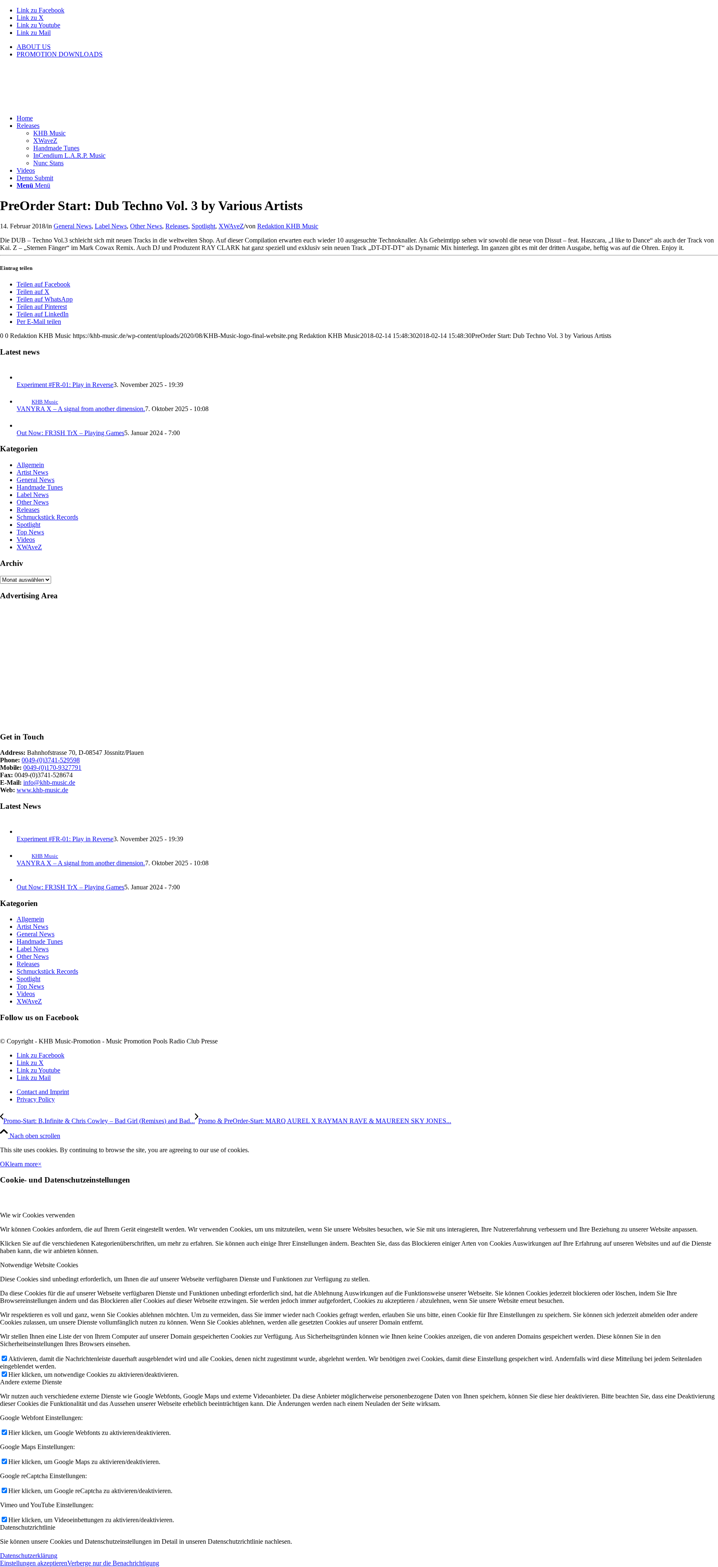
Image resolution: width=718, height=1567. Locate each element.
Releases (176, 226)
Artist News (32, 472)
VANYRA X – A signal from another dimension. (81, 408)
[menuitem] (367, 47)
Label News (111, 226)
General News (72, 226)
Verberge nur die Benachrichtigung (113, 1563)
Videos (26, 539)
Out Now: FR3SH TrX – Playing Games (70, 432)
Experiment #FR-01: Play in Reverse (65, 384)
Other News (146, 226)
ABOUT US (34, 46)
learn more (24, 1164)
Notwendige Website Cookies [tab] (39, 1264)
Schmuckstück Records (47, 517)
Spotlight (203, 226)
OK (5, 1164)
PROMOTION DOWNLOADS (60, 54)
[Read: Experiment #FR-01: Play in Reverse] (24, 377)
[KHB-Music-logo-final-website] (62, 104)
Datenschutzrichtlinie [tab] (27, 1527)
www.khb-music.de (42, 789)
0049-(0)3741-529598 (51, 760)
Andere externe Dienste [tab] (31, 1382)
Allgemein (30, 464)
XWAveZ (231, 226)
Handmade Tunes (40, 487)
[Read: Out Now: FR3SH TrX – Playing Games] (24, 425)
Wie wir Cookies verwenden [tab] (37, 1215)
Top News (30, 532)
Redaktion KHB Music (287, 226)
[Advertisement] (249, 666)
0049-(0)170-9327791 (52, 767)
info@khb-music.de (49, 782)
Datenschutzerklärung (28, 1555)
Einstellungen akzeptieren (33, 1563)
